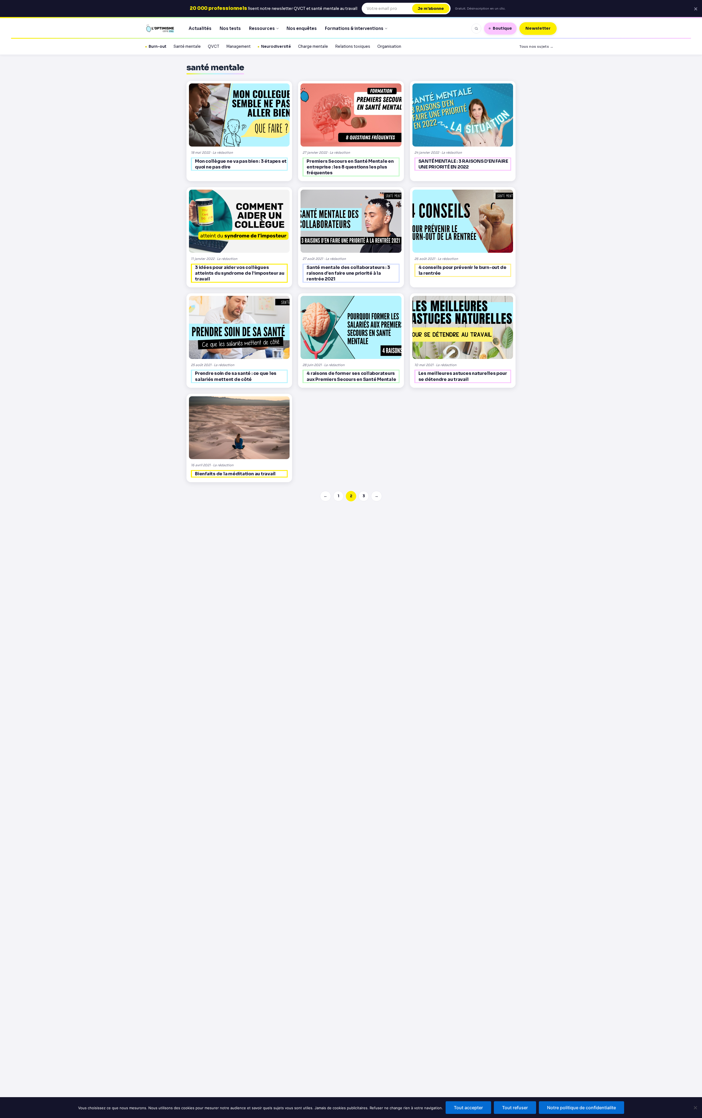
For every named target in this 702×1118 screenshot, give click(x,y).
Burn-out (157, 46)
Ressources (262, 28)
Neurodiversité (276, 46)
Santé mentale (187, 46)
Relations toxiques (352, 46)
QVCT (213, 46)
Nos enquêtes (302, 28)
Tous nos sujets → (536, 46)
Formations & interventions (354, 28)
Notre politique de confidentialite (581, 1107)
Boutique (502, 28)
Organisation (389, 46)
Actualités (200, 28)
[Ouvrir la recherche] (476, 28)
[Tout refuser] (695, 1107)
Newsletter (538, 28)
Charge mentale (313, 46)
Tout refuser (515, 1107)
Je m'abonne (431, 8)
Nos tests (230, 28)
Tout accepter (468, 1107)
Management (238, 46)
